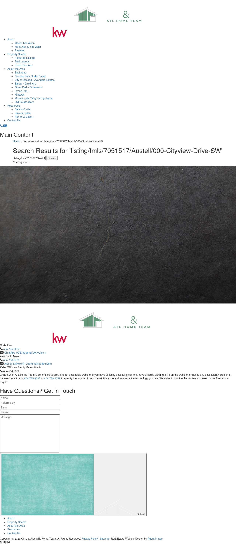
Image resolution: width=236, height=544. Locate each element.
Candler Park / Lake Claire (30, 76)
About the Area (16, 69)
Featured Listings (25, 57)
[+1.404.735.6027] (1, 126)
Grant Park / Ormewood (29, 87)
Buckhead (20, 72)
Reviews (20, 50)
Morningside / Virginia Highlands (33, 98)
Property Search (16, 54)
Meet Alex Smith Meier (28, 46)
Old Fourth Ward (24, 102)
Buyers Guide (23, 113)
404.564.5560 (11, 371)
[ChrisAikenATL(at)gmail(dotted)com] (5, 126)
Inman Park (21, 91)
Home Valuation (24, 116)
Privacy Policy (90, 538)
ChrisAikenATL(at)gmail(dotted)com (25, 352)
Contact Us (13, 120)
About (10, 39)
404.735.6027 (11, 349)
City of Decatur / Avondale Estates (35, 80)
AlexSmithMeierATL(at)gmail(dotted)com (28, 363)
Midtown (20, 94)
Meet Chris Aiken (25, 43)
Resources (13, 105)
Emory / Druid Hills (25, 83)
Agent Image (155, 538)
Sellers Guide (22, 109)
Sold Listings (22, 61)
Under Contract (24, 65)
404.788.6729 (11, 360)
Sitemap (105, 538)
